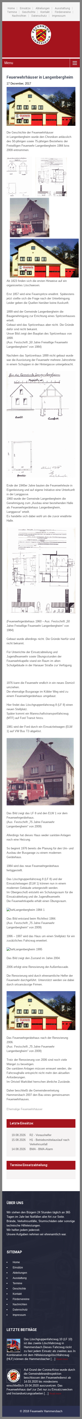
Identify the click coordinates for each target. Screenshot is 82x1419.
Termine (12, 12)
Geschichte (28, 12)
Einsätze (25, 8)
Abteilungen (43, 8)
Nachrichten (19, 15)
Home (11, 8)
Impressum (59, 15)
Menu (8, 63)
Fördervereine (63, 12)
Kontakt (45, 12)
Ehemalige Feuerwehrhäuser (24, 1109)
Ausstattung (62, 8)
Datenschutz (39, 15)
